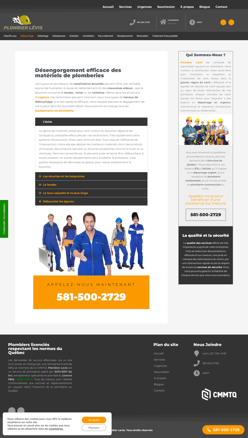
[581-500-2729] (132, 22)
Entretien (74, 36)
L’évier (47, 121)
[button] (91, 122)
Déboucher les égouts (58, 201)
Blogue (204, 7)
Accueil (108, 7)
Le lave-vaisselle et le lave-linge (65, 193)
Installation (88, 36)
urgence (43, 97)
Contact (221, 7)
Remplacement (125, 36)
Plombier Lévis (191, 62)
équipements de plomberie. (54, 110)
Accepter (93, 419)
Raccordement (105, 36)
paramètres (56, 428)
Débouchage (27, 36)
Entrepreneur (59, 36)
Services (125, 7)
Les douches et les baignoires (64, 176)
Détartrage (43, 36)
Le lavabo (49, 184)
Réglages (93, 427)
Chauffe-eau (10, 36)
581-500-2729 (143, 22)
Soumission (166, 7)
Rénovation (142, 36)
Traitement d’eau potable (165, 36)
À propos (187, 7)
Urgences (144, 7)
